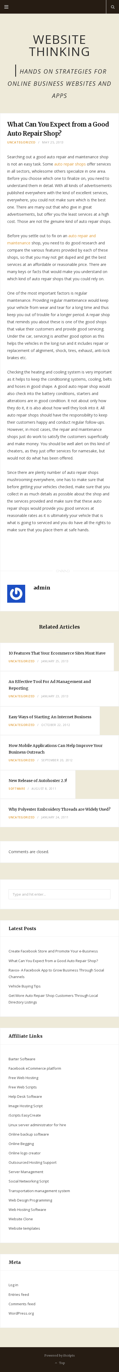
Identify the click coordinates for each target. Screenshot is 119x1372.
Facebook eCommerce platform (35, 1068)
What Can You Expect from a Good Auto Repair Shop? (53, 960)
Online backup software (29, 1134)
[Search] (112, 7)
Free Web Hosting (23, 1077)
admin (41, 587)
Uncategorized (21, 142)
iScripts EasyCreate (25, 1115)
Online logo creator (25, 1153)
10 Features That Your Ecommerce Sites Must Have (57, 653)
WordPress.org (21, 1313)
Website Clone (21, 1218)
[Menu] (6, 7)
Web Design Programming (30, 1200)
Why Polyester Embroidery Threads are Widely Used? (59, 809)
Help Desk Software (25, 1096)
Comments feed (22, 1303)
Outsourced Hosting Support (32, 1162)
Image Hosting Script (26, 1105)
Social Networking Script (29, 1181)
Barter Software (22, 1058)
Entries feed (19, 1294)
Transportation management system (39, 1190)
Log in (13, 1284)
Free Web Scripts (23, 1087)
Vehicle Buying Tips (25, 986)
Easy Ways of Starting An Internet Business (50, 716)
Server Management (26, 1171)
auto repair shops (70, 164)
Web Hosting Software (27, 1209)
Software (17, 789)
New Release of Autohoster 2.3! (38, 780)
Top (61, 1363)
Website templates (24, 1228)
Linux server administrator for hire (37, 1124)
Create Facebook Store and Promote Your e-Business (53, 951)
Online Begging (21, 1143)
